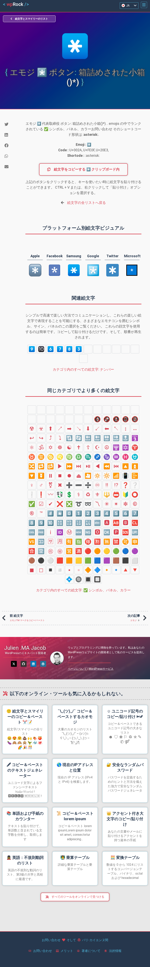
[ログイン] (33, 664)
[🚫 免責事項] (69, 419)
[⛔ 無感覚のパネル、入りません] (60, 419)
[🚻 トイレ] (88, 409)
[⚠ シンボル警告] (41, 419)
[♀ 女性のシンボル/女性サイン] (32, 485)
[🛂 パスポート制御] (116, 409)
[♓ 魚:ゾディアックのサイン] (125, 456)
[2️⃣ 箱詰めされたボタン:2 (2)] (125, 349)
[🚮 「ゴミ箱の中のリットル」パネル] (41, 409)
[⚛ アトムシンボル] (32, 447)
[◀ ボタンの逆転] (97, 466)
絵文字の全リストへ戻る (86, 203)
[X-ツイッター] (14, 664)
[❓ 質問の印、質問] (125, 485)
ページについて (77, 668)
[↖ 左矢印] (116, 428)
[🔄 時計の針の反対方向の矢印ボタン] (78, 438)
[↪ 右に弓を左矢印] (41, 438)
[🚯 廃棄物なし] (97, 419)
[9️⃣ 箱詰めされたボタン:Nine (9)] (32, 349)
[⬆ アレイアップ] (50, 428)
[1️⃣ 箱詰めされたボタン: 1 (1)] (116, 349)
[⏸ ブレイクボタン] (50, 475)
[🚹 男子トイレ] (69, 409)
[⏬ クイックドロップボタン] (41, 475)
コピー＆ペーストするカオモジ (75, 716)
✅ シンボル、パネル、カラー (83, 590)
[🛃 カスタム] (125, 409)
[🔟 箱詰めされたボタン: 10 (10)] (41, 349)
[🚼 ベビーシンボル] (97, 409)
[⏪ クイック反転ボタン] (107, 466)
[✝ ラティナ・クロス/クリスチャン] (78, 447)
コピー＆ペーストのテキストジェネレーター (25, 770)
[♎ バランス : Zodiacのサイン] (78, 456)
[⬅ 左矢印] (107, 428)
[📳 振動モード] (125, 475)
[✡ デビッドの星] (50, 447)
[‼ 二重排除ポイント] (107, 485)
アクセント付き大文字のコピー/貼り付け (125, 819)
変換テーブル (125, 857)
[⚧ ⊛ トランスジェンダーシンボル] (50, 485)
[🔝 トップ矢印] (125, 438)
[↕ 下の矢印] (125, 428)
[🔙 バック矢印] (88, 438)
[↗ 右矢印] (60, 428)
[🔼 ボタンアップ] (125, 466)
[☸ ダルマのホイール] (60, 447)
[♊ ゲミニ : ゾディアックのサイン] (41, 456)
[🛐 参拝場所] (135, 438)
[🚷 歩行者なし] (116, 419)
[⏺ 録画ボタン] (69, 475)
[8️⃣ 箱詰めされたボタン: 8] (69, 349)
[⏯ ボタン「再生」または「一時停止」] (88, 466)
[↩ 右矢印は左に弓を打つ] (32, 438)
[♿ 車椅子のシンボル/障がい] (60, 409)
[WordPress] (43, 664)
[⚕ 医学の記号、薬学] (78, 494)
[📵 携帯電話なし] (125, 419)
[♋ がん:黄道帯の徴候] (50, 456)
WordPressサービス (101, 668)
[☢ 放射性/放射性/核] (32, 428)
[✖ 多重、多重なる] (60, 485)
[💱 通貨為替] (60, 494)
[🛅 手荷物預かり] (32, 419)
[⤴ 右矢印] (50, 438)
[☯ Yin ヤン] (69, 447)
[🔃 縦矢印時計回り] (69, 438)
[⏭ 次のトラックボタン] (78, 466)
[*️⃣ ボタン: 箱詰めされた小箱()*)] (83, 358)
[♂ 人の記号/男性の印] (41, 485)
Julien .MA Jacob (25, 648)
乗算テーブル (75, 857)
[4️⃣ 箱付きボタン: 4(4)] (88, 349)
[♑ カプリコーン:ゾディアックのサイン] (107, 456)
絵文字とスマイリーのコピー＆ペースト (25, 716)
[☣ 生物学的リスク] (41, 428)
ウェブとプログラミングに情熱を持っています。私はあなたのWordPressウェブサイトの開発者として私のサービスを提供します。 (106, 652)
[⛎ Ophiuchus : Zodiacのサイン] (135, 456)
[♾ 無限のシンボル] (97, 485)
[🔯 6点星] (125, 447)
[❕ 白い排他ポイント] (32, 494)
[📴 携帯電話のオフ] (135, 475)
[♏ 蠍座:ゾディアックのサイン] (88, 456)
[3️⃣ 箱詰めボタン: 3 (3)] (78, 349)
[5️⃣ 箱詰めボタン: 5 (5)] (97, 349)
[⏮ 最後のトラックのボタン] (116, 466)
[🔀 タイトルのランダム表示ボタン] (32, 466)
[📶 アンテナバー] (116, 475)
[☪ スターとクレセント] (97, 447)
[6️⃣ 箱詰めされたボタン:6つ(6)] (50, 349)
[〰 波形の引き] (50, 494)
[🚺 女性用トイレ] (78, 409)
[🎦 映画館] (88, 475)
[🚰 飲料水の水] (50, 409)
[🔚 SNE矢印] (97, 438)
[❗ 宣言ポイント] (41, 494)
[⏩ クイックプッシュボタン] (69, 466)
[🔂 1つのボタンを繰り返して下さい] (50, 466)
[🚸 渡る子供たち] (50, 419)
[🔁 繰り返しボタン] (41, 466)
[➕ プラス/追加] (69, 485)
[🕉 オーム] (41, 447)
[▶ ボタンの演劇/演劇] (60, 466)
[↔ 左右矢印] (135, 428)
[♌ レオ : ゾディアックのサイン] (60, 456)
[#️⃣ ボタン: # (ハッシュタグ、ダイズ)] (135, 349)
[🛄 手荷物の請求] (135, 409)
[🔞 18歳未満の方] (135, 419)
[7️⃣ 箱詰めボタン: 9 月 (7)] (60, 349)
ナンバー (83, 369)
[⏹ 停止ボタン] (60, 475)
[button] (144, 5)
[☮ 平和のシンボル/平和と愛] (107, 447)
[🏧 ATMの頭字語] (32, 409)
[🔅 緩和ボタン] (97, 475)
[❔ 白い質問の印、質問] (135, 485)
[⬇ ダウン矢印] (88, 428)
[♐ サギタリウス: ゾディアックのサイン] (97, 456)
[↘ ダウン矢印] (78, 428)
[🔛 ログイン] (107, 438)
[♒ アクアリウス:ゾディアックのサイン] (116, 456)
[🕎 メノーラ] (116, 447)
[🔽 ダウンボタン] (32, 475)
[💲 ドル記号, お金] (69, 494)
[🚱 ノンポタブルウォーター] (107, 419)
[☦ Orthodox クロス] (88, 447)
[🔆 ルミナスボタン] (107, 475)
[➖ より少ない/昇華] (78, 485)
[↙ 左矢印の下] (97, 428)
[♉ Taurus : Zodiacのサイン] (32, 456)
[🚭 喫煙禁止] (88, 419)
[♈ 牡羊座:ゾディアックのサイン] (135, 447)
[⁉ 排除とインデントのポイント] (116, 485)
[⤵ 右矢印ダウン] (60, 438)
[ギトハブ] (24, 664)
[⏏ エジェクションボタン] (78, 475)
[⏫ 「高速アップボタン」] (135, 466)
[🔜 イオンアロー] (116, 438)
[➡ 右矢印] (69, 428)
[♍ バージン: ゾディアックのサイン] (69, 456)
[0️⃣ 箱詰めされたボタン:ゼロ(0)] (107, 349)
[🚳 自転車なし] (78, 419)
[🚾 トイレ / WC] (107, 409)
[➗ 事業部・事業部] (88, 485)
